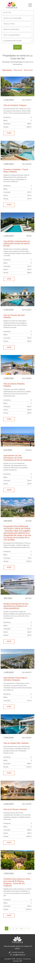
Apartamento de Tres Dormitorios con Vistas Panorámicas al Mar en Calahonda (18, 457)
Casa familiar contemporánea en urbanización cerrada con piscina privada (17, 243)
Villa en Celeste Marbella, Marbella (14, 385)
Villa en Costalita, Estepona (15, 105)
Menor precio (18, 70)
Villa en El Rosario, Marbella (15, 809)
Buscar (17, 47)
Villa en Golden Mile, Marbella (16, 743)
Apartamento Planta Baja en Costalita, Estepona (15, 679)
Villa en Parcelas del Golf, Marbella (14, 316)
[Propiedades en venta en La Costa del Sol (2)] (25, 928)
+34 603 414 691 (17, 952)
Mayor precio (28, 70)
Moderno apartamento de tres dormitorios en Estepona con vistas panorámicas (16, 606)
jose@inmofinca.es (19, 955)
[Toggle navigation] (30, 5)
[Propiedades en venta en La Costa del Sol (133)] (28, 928)
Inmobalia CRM (17, 961)
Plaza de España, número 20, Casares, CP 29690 (18, 947)
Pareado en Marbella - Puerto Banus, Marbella (16, 170)
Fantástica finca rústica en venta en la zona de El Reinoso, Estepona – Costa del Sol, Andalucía (17, 882)
